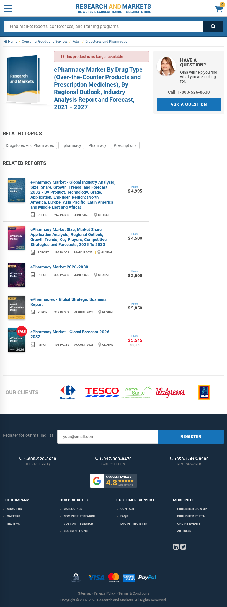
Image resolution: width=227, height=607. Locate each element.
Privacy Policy (105, 593)
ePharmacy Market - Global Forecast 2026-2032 (70, 334)
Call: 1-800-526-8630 (189, 92)
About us (14, 509)
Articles (184, 531)
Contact (127, 509)
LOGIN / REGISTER (133, 524)
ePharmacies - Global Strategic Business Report (68, 302)
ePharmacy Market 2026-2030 (59, 267)
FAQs (124, 516)
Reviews (13, 524)
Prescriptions (125, 145)
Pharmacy (97, 145)
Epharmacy (71, 145)
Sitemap (84, 593)
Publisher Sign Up (192, 509)
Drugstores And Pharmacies (30, 145)
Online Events (189, 524)
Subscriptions (76, 531)
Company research (79, 516)
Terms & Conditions (133, 593)
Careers (13, 516)
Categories (73, 509)
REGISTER (191, 436)
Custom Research (78, 524)
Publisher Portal (191, 516)
